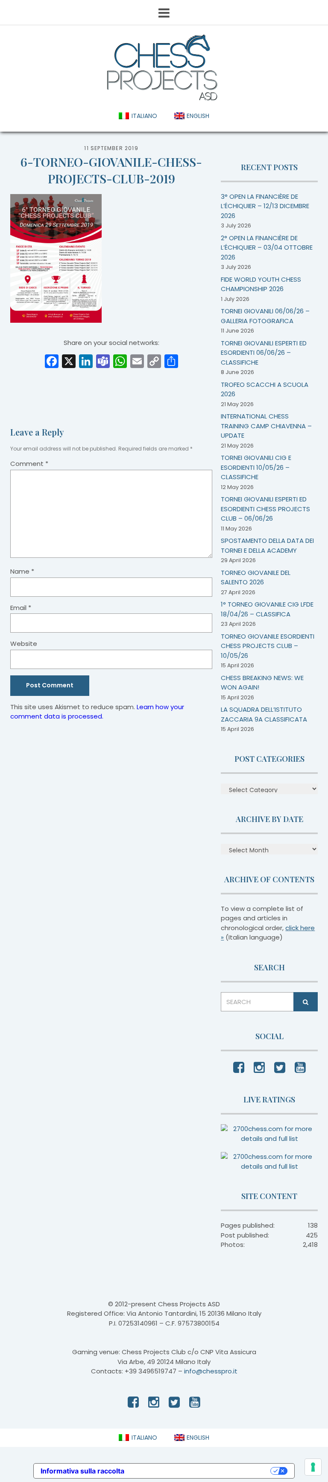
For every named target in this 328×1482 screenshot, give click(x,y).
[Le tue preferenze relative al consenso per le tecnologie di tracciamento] (313, 1467)
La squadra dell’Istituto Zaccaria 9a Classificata (264, 714)
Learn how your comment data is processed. (97, 711)
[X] (68, 362)
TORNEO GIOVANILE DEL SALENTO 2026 (255, 577)
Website (23, 643)
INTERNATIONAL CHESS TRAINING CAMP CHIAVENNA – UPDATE (266, 426)
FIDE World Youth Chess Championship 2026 (261, 284)
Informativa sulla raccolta (82, 1471)
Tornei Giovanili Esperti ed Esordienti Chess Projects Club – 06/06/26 (265, 509)
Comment (29, 463)
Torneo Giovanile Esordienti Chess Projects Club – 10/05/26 (267, 646)
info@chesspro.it (210, 1371)
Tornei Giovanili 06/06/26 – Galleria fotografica (265, 315)
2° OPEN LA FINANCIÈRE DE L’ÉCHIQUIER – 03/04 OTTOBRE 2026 (267, 247)
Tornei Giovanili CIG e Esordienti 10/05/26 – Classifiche (256, 467)
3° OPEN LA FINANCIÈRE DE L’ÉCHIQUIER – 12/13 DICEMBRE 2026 (265, 206)
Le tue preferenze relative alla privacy (201, 1471)
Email (20, 607)
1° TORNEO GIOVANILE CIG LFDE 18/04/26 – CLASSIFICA (267, 609)
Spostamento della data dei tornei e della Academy (267, 545)
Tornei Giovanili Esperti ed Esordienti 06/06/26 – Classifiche (264, 353)
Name (22, 571)
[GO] (305, 1001)
